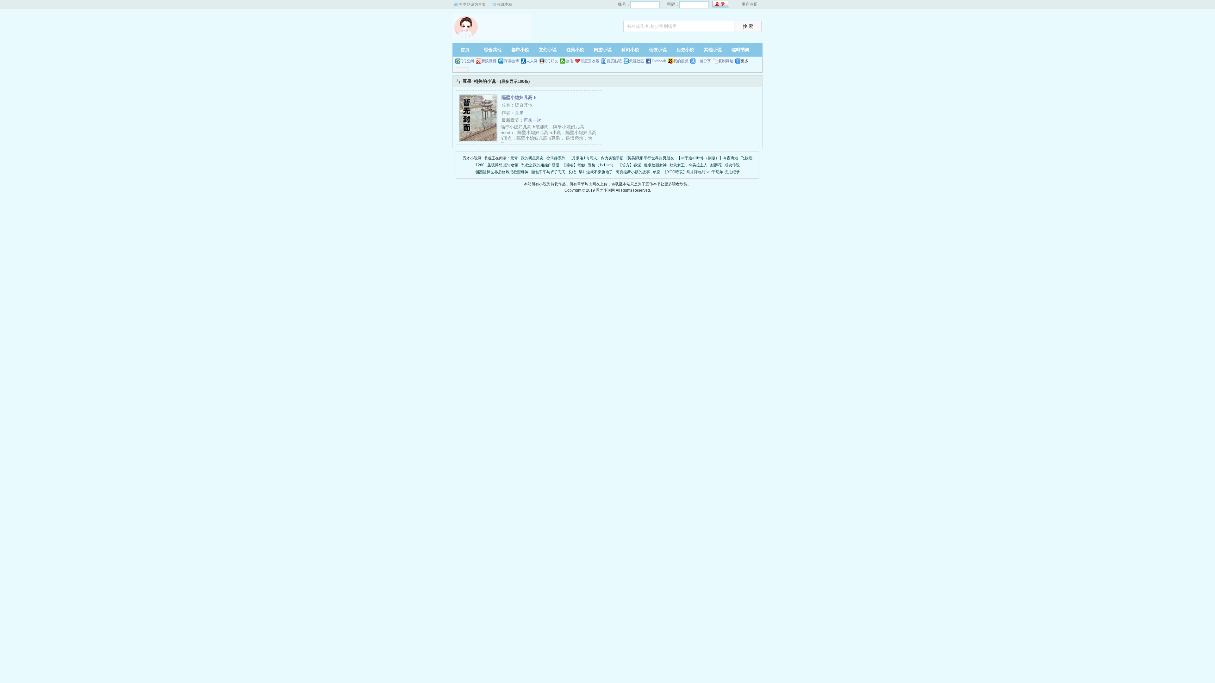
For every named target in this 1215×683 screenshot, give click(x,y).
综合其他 (493, 49)
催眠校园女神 (655, 165)
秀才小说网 (492, 27)
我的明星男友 (532, 158)
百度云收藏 (589, 61)
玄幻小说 (548, 49)
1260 (480, 165)
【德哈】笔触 (573, 165)
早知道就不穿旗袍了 (596, 172)
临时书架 (740, 49)
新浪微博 (488, 61)
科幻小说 (630, 49)
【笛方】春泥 (629, 165)
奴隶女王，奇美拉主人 (688, 165)
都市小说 (520, 49)
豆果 (519, 112)
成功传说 (732, 165)
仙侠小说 (658, 49)
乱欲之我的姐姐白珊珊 (540, 165)
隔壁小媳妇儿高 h (519, 97)
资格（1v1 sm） (601, 165)
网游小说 (603, 49)
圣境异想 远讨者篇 (503, 165)
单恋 (656, 172)
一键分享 (703, 61)
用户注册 (749, 4)
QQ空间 (467, 61)
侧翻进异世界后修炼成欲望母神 (501, 172)
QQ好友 (551, 61)
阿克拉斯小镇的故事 (633, 172)
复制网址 (725, 61)
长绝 (572, 172)
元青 (514, 158)
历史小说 (685, 49)
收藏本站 (504, 4)
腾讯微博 (511, 61)
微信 (569, 61)
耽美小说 (575, 49)
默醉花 (716, 165)
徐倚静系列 (555, 158)
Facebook (658, 61)
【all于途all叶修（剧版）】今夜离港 (707, 158)
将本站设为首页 (472, 4)
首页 (465, 49)
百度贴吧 (614, 61)
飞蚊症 (746, 158)
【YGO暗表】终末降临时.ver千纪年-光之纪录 (701, 172)
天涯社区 (636, 61)
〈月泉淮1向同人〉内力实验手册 (596, 158)
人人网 (532, 61)
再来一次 (532, 120)
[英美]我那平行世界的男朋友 (650, 158)
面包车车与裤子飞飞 (548, 172)
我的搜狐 (680, 61)
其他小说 (713, 49)
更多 (744, 61)
